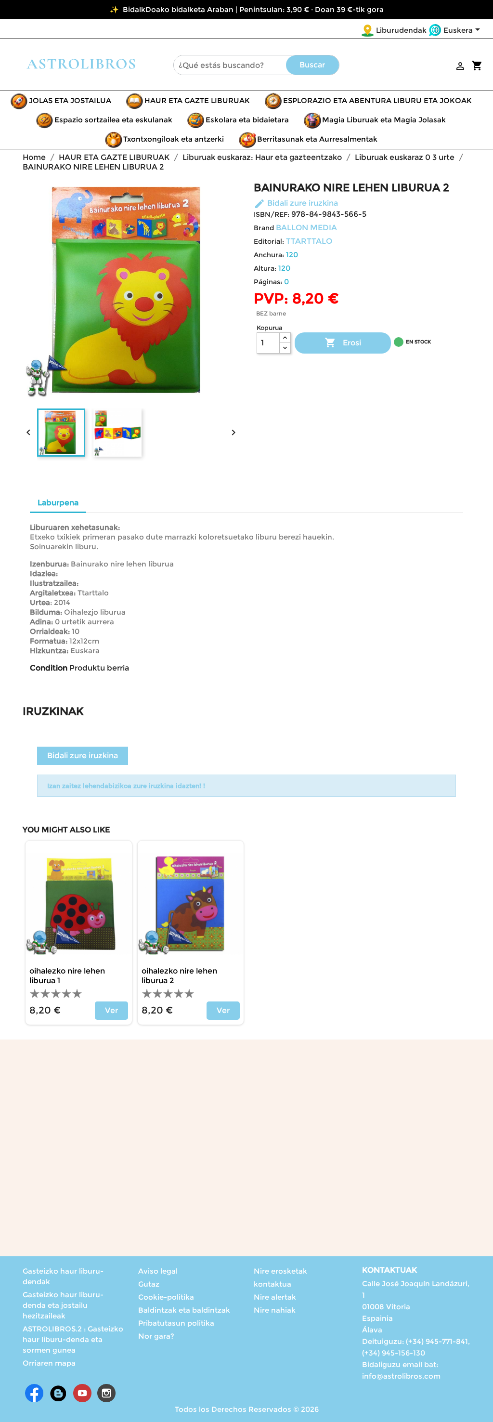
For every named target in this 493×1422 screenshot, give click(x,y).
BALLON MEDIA (306, 227)
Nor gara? (156, 1336)
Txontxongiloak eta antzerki (173, 139)
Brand (264, 228)
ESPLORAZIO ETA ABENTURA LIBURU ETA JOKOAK (377, 100)
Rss (58, 1393)
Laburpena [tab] (58, 502)
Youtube (82, 1393)
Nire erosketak (280, 1271)
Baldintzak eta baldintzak (184, 1310)
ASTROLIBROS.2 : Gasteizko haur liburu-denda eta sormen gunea (73, 1339)
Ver (111, 1010)
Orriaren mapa (49, 1363)
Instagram (106, 1393)
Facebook (34, 1393)
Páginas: (268, 281)
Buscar (312, 64)
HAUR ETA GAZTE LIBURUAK (197, 100)
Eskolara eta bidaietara (247, 119)
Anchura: (269, 254)
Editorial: (269, 241)
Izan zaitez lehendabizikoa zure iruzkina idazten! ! (126, 786)
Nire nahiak (275, 1310)
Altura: (265, 268)
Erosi (342, 342)
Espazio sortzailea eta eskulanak (113, 119)
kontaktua (272, 1284)
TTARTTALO (309, 241)
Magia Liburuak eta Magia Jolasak (384, 119)
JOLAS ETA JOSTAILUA (70, 100)
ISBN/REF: (271, 214)
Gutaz (148, 1284)
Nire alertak (275, 1297)
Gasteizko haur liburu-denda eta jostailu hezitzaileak (63, 1305)
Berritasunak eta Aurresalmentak (317, 139)
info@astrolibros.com (401, 1376)
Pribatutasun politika (176, 1323)
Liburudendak (401, 30)
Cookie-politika (166, 1297)
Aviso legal (158, 1271)
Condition (48, 667)
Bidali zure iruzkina (296, 203)
